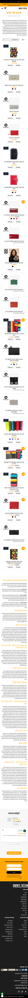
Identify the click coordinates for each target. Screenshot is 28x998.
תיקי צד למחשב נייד (9, 940)
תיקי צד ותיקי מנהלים (23, 929)
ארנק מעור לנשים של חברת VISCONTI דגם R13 (14, 162)
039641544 (24, 976)
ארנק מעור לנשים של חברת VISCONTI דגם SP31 (14, 188)
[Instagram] (19, 991)
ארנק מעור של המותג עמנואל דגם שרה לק (14, 241)
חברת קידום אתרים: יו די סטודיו (9, 996)
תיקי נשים (25, 927)
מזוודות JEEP (10, 934)
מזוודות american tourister (7, 936)
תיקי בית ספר (24, 925)
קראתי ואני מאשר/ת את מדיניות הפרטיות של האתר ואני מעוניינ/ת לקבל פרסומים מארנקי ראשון (14, 877)
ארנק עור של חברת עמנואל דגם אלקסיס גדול (14, 540)
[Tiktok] (22, 991)
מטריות (25, 934)
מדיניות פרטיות (24, 915)
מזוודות (25, 920)
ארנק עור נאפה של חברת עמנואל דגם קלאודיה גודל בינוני (14, 360)
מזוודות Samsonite (9, 929)
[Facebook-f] (25, 991)
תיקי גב (25, 923)
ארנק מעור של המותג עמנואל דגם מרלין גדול (14, 215)
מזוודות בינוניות (10, 923)
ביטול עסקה (24, 904)
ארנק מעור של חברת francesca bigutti (14, 263)
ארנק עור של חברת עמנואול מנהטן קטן (14, 513)
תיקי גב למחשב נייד (9, 938)
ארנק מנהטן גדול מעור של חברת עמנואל (14, 85)
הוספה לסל (18, 65)
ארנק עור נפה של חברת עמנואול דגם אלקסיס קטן (14, 411)
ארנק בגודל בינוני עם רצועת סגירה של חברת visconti (14, 60)
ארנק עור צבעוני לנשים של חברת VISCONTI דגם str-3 (14, 463)
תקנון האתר (24, 906)
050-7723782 (24, 978)
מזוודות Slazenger (9, 932)
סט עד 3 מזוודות (10, 927)
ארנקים (15, 16)
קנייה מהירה (10, 65)
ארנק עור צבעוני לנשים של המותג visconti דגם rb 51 (14, 434)
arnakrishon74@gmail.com (21, 985)
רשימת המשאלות (23, 901)
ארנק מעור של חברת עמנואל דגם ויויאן (14, 289)
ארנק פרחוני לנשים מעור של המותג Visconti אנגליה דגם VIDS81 (14, 562)
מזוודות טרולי (10, 920)
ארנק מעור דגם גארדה (14, 138)
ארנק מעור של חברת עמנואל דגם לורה (14, 312)
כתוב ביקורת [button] (16, 824)
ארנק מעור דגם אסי (14, 111)
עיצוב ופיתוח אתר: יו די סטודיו (19, 996)
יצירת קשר (25, 910)
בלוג (26, 912)
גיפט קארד (25, 895)
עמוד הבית (18, 16)
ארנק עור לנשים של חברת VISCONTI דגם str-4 (14, 334)
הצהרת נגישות (24, 908)
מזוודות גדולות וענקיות (8, 925)
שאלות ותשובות (24, 897)
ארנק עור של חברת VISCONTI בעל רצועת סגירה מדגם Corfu (14, 488)
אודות (26, 892)
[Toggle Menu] (2, 8)
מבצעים (25, 936)
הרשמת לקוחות (24, 899)
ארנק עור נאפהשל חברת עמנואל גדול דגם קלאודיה (14, 387)
